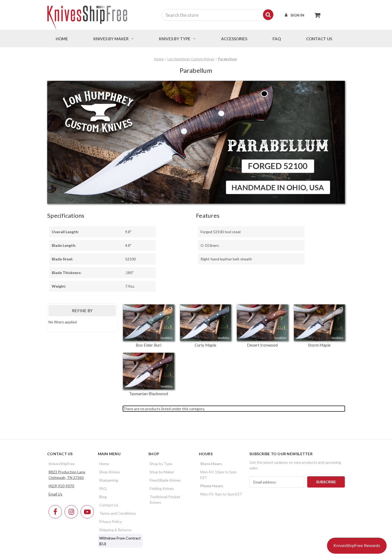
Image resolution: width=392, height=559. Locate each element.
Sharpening (108, 480)
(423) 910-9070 (61, 485)
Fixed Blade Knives (165, 480)
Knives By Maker (111, 38)
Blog (103, 496)
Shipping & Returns (115, 530)
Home (62, 38)
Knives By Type (174, 38)
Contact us (319, 38)
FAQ (277, 38)
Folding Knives (162, 488)
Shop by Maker (162, 472)
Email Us (55, 494)
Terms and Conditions (117, 513)
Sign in (297, 15)
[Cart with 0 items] (315, 14)
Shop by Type (161, 463)
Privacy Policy (110, 521)
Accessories (234, 38)
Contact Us (108, 505)
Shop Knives (109, 472)
